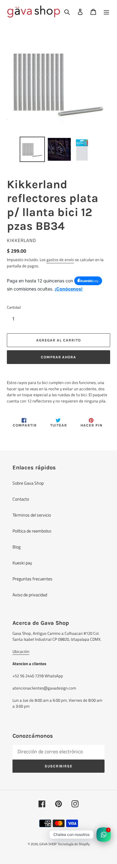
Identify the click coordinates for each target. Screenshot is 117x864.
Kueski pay (22, 562)
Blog (16, 546)
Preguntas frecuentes (32, 578)
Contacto (20, 499)
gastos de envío (60, 259)
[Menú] (106, 11)
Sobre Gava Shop (28, 483)
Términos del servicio (31, 515)
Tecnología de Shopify (74, 843)
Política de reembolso (31, 531)
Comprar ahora (58, 357)
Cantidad (14, 307)
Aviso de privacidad (29, 594)
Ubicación (20, 651)
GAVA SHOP (48, 843)
